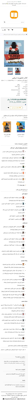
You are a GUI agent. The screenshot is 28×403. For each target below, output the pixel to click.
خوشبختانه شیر (19, 264)
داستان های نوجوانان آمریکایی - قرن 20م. (18, 148)
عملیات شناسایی (20, 134)
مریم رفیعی (20, 80)
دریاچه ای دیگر (19, 270)
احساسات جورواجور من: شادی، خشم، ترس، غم (12, 279)
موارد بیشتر (22, 185)
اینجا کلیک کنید (8, 385)
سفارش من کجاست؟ (17, 3)
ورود (3, 30)
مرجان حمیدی (24, 301)
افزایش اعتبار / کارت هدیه (8, 3)
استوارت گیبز (24, 80)
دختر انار (20, 179)
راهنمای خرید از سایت (20, 386)
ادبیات (20, 350)
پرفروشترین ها (9, 394)
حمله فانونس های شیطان (16, 167)
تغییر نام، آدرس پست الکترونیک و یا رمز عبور (15, 374)
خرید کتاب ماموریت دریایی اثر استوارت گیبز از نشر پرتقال (14, 34)
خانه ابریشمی (19, 227)
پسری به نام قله (18, 329)
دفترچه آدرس (22, 376)
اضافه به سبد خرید (15, 108)
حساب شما (24, 3)
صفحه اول (20, 394)
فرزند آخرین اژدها (18, 295)
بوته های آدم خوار (18, 338)
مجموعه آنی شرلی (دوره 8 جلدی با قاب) (14, 152)
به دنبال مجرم (19, 288)
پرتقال (18, 85)
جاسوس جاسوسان (18, 210)
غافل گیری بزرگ (7, 134)
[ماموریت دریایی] (17, 71)
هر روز (20, 173)
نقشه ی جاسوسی (18, 219)
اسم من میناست (18, 245)
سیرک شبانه (19, 233)
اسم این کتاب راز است (17, 314)
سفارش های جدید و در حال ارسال (11, 361)
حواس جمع (19, 320)
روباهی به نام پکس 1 (17, 305)
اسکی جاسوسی (19, 216)
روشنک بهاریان (11, 80)
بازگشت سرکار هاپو (18, 158)
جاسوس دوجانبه (18, 197)
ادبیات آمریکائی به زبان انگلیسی (11, 350)
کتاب (23, 350)
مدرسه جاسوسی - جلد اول (16, 204)
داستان (2, 350)
